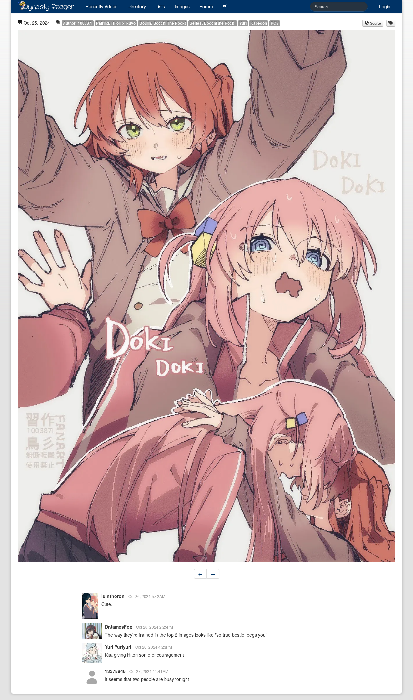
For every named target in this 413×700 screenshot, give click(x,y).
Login (384, 6)
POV (275, 23)
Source (375, 23)
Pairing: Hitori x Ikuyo (116, 23)
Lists (160, 6)
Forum (206, 6)
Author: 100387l (77, 23)
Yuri (243, 23)
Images (182, 6)
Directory (136, 6)
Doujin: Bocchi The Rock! (162, 23)
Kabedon (258, 23)
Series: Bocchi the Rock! (213, 23)
